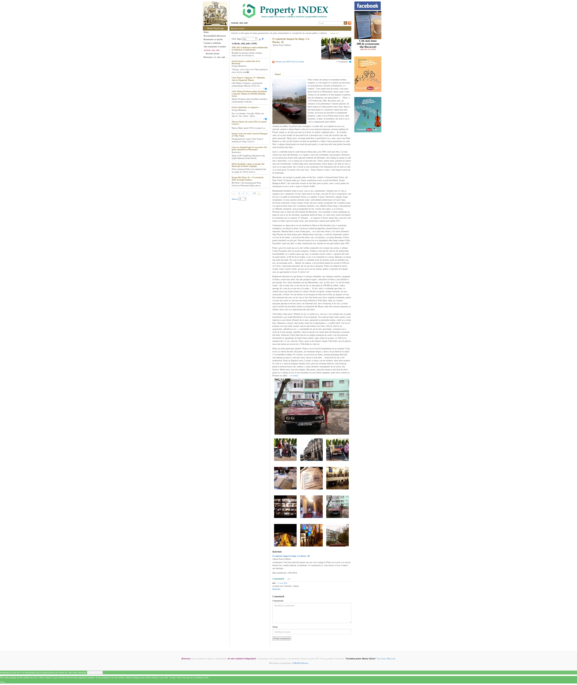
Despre (278, 74)
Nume (275, 626)
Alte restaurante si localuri (215, 46)
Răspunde (276, 589)
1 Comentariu (342, 61)
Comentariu (277, 600)
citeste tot (334, 33)
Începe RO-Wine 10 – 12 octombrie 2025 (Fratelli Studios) (248, 178)
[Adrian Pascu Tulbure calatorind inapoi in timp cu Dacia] (285, 449)
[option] (290, 11)
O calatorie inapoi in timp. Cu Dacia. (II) (291, 555)
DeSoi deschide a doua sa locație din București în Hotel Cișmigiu (248, 165)
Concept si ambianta (212, 42)
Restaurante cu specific (213, 39)
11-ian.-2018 (282, 583)
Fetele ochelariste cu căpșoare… (246, 107)
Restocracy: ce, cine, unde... (215, 57)
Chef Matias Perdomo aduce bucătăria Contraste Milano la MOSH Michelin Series (249, 93)
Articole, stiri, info (212, 50)
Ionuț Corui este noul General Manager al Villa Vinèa (250, 134)
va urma (294, 375)
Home (206, 32)
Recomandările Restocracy (215, 35)
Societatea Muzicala (386, 658)
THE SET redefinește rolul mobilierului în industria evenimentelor (250, 48)
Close (2, 681)
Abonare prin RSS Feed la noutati (289, 61)
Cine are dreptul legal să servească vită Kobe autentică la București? (249, 148)
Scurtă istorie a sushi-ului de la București (246, 62)
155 (254, 193)
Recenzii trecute (212, 53)
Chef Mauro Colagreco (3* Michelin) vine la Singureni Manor (248, 78)
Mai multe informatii (77, 672)
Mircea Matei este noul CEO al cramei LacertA (249, 122)
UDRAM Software (300, 663)
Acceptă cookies (95, 672)
